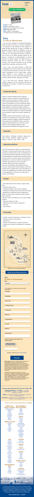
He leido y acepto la (16, 352)
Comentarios (8, 333)
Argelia (21, 409)
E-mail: (7, 324)
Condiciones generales (24, 391)
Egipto (21, 410)
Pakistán (9, 471)
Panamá (9, 419)
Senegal (21, 433)
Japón (9, 451)
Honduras (9, 416)
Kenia (21, 427)
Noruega (21, 445)
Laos (10, 454)
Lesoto (21, 428)
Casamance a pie (21, 470)
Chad (21, 419)
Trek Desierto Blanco (20, 474)
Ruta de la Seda (20, 449)
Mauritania (21, 414)
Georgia (9, 447)
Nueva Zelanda (21, 442)
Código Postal (9, 305)
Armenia (9, 440)
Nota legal (26, 390)
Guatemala (9, 415)
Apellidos (8, 296)
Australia (21, 440)
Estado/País (8, 319)
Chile (9, 427)
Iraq (9, 450)
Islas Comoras (21, 426)
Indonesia (9, 449)
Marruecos (21, 413)
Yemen (20, 466)
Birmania (10, 442)
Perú (10, 431)
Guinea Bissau (21, 423)
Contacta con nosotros (17, 392)
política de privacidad (21, 352)
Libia (21, 411)
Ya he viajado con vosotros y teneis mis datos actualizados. (15, 289)
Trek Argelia (21, 471)
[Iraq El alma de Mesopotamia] (17, 267)
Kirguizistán (9, 453)
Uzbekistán (9, 461)
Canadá (9, 412)
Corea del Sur (10, 446)
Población (8, 310)
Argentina (10, 423)
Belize (9, 411)
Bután (9, 467)
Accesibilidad (8, 391)
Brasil (9, 425)
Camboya (10, 443)
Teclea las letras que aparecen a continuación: (14, 339)
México (9, 418)
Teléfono (7, 328)
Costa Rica (9, 414)
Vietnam (9, 462)
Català (26, 4)
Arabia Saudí (21, 462)
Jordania (21, 464)
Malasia (9, 455)
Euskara (26, 5)
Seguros (15, 391)
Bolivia (9, 424)
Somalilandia (21, 434)
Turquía (9, 459)
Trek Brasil (21, 472)
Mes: (6, 281)
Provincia (7, 314)
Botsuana (21, 418)
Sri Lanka (10, 473)
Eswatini (21, 420)
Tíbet (10, 458)
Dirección (8, 301)
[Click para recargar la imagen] (10, 344)
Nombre (7, 291)
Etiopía (20, 422)
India (10, 468)
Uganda (21, 437)
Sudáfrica (21, 435)
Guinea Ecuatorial (21, 424)
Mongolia (10, 457)
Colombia (10, 428)
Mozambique (21, 431)
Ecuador (9, 430)
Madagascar (21, 430)
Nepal (9, 470)
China (9, 444)
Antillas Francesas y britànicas (9, 409)
